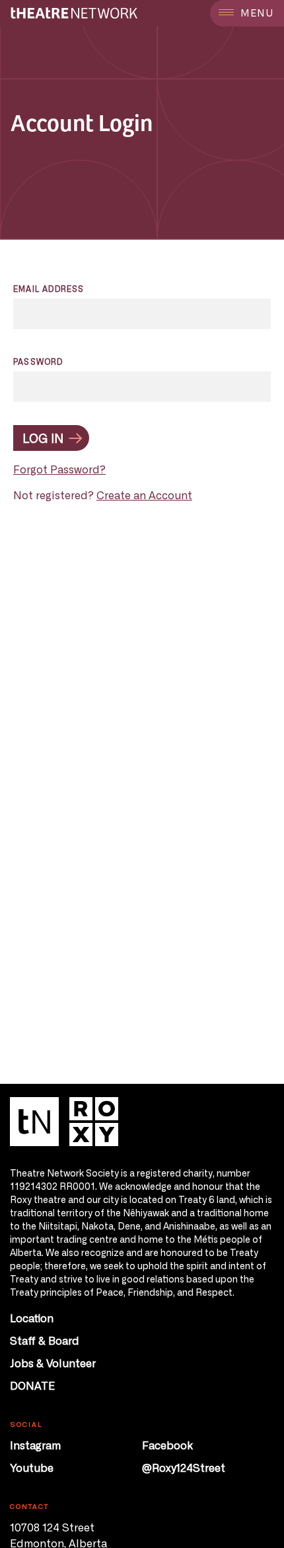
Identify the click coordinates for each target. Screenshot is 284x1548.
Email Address (49, 288)
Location (31, 1317)
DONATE (32, 1385)
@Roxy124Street (183, 1467)
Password (38, 361)
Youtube (31, 1467)
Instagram (35, 1444)
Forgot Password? (59, 468)
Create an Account (144, 494)
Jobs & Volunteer (53, 1362)
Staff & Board (44, 1340)
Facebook (167, 1444)
